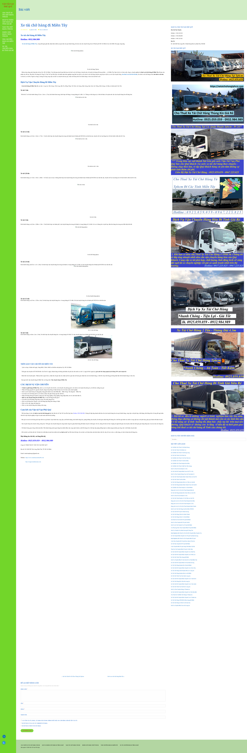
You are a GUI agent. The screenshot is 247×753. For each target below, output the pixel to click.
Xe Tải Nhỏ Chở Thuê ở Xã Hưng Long (180, 452)
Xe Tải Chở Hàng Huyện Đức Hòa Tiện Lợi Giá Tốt (183, 493)
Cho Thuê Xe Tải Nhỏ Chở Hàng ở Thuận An (181, 594)
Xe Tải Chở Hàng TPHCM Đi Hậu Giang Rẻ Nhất (182, 600)
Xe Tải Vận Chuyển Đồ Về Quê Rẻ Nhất (180, 543)
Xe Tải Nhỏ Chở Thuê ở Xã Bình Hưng (180, 447)
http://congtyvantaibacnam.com (31, 461)
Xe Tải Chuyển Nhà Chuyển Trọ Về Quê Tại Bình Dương (184, 535)
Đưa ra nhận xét (44, 29)
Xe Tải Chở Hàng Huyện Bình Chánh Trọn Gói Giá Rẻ (184, 484)
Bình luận (24, 689)
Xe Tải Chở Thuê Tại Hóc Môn (178, 479)
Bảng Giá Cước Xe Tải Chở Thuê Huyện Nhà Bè (182, 490)
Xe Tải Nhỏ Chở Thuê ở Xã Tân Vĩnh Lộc (181, 458)
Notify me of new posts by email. (31, 726)
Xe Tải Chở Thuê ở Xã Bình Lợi (178, 450)
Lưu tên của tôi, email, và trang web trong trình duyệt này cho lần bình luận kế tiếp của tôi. (49, 720)
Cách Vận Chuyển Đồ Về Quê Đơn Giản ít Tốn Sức (183, 541)
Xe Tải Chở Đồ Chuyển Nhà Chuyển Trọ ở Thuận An (183, 597)
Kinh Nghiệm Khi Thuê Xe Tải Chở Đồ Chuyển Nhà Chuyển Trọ (186, 533)
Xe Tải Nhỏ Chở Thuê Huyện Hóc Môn (180, 463)
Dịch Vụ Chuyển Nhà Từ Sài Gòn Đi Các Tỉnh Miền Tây (184, 560)
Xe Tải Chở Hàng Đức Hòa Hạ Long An (180, 581)
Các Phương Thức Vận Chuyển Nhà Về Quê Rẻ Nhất (183, 527)
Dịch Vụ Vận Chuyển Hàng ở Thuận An (180, 589)
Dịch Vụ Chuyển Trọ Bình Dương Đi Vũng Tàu (182, 530)
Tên (22, 703)
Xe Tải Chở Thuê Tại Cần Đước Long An (180, 586)
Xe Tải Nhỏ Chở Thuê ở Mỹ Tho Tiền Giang (181, 466)
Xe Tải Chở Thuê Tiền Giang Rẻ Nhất (180, 557)
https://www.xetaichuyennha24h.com (34, 457)
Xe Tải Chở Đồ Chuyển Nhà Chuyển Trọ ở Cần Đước (183, 578)
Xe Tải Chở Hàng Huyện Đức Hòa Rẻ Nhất (181, 565)
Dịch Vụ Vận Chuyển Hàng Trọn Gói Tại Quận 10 (182, 474)
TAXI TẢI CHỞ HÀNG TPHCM (7, 28)
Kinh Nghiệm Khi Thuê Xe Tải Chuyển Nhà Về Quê (183, 538)
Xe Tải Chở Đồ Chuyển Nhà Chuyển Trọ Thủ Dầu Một (184, 592)
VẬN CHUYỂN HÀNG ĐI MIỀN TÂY (8, 41)
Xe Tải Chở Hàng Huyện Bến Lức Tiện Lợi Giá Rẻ (183, 482)
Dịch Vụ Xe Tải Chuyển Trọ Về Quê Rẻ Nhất (181, 525)
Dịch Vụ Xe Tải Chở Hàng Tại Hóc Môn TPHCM (182, 509)
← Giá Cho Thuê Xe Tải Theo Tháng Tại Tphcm (72, 676)
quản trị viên (33, 29)
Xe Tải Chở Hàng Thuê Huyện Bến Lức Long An (182, 570)
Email (23, 709)
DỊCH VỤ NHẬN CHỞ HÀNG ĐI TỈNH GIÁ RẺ (8, 22)
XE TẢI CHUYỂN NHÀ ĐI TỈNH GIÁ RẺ (8, 48)
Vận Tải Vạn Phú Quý (8, 5)
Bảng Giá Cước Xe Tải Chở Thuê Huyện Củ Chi (182, 503)
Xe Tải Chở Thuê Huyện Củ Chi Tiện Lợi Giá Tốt (182, 498)
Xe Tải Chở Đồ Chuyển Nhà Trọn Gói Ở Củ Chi (182, 471)
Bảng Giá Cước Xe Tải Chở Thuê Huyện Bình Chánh (183, 506)
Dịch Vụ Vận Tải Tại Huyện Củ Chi (179, 468)
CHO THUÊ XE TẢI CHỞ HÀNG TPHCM (8, 15)
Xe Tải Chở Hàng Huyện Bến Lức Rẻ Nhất (181, 573)
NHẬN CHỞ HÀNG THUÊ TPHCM (7, 34)
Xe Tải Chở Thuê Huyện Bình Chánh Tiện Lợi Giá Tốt (184, 476)
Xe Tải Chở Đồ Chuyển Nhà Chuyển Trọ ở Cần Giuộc (183, 584)
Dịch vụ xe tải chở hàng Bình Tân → (116, 676)
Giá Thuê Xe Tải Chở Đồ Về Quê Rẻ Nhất (181, 519)
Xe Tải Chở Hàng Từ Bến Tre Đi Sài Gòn (180, 602)
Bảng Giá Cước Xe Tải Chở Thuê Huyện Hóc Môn (183, 501)
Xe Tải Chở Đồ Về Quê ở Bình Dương (180, 511)
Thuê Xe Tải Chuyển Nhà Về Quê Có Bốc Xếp (182, 549)
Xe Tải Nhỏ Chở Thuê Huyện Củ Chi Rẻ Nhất (181, 487)
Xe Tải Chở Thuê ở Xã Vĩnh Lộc (178, 455)
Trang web (24, 714)
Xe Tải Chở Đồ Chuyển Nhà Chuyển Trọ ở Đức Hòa (183, 568)
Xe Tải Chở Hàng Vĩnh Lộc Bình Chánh (180, 514)
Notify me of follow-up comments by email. (35, 723)
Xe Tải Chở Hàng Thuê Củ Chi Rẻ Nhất (180, 517)
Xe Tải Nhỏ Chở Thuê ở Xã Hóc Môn (180, 460)
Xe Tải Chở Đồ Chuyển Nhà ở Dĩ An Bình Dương (182, 562)
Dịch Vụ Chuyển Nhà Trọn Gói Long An (180, 605)
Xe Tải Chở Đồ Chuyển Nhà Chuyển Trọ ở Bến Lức (183, 554)
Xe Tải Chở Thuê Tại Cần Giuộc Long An (180, 576)
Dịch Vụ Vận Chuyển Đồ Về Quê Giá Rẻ (180, 522)
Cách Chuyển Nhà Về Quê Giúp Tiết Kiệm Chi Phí (183, 546)
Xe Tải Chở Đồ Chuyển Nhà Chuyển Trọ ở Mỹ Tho (183, 551)
